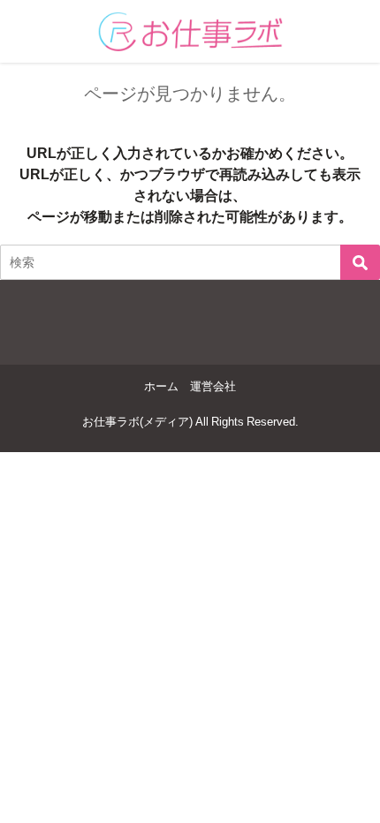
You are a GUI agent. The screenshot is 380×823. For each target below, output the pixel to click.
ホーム (161, 386)
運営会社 (213, 386)
